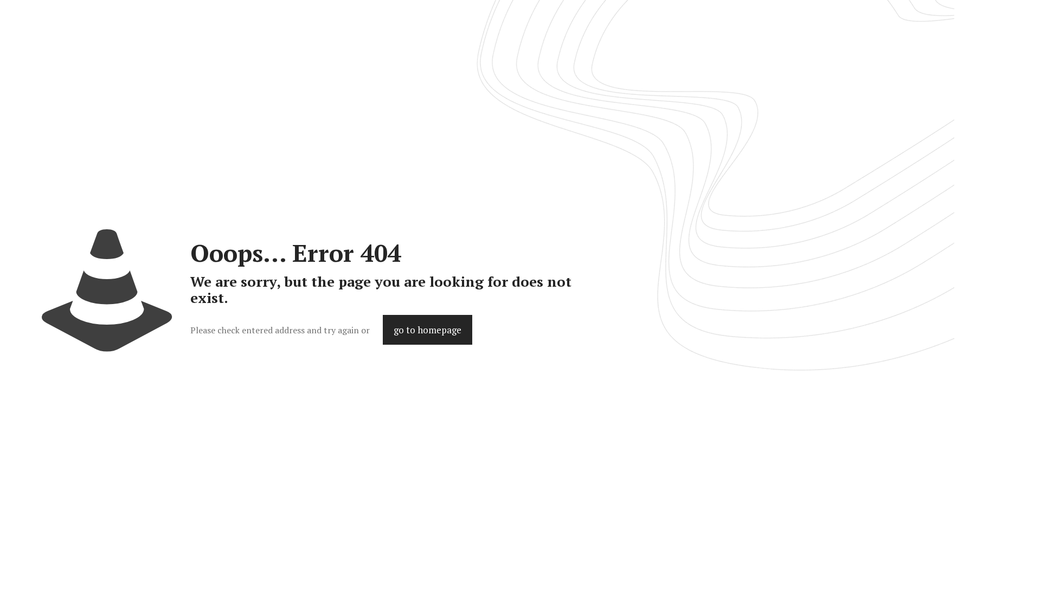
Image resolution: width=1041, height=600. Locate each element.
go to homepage (427, 330)
